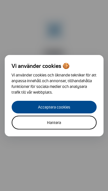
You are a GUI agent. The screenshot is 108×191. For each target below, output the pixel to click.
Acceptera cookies (54, 107)
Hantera (54, 122)
